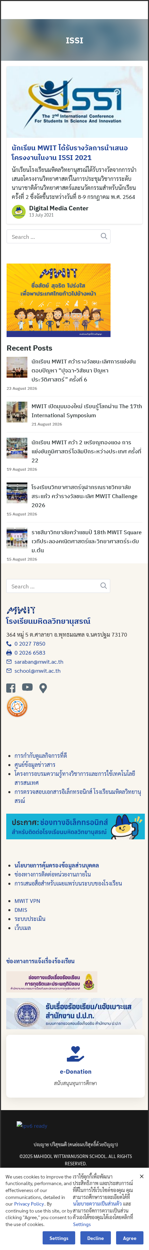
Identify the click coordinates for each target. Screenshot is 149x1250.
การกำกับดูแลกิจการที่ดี (41, 755)
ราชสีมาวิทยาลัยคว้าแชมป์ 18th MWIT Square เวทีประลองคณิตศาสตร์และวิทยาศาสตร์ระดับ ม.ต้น (87, 541)
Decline (95, 1238)
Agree (130, 1238)
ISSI (74, 40)
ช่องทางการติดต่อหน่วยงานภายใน (53, 874)
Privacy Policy (29, 1203)
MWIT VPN (27, 900)
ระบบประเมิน (30, 918)
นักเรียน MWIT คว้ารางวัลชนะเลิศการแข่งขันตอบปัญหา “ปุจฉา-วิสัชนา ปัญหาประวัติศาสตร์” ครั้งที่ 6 (84, 370)
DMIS (21, 909)
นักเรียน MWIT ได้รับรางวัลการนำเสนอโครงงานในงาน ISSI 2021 (70, 152)
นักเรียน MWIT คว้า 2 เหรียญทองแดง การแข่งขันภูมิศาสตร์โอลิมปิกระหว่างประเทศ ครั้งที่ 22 (86, 451)
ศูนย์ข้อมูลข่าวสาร (35, 764)
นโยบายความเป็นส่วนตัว (97, 1203)
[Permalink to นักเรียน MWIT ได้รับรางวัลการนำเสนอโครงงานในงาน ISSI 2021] (74, 101)
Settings (82, 1224)
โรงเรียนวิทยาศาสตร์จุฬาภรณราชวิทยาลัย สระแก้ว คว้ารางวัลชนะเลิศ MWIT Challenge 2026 (85, 496)
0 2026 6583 (28, 652)
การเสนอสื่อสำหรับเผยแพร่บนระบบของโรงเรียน (68, 883)
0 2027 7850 (28, 643)
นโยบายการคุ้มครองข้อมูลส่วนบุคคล (57, 865)
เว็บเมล (23, 927)
